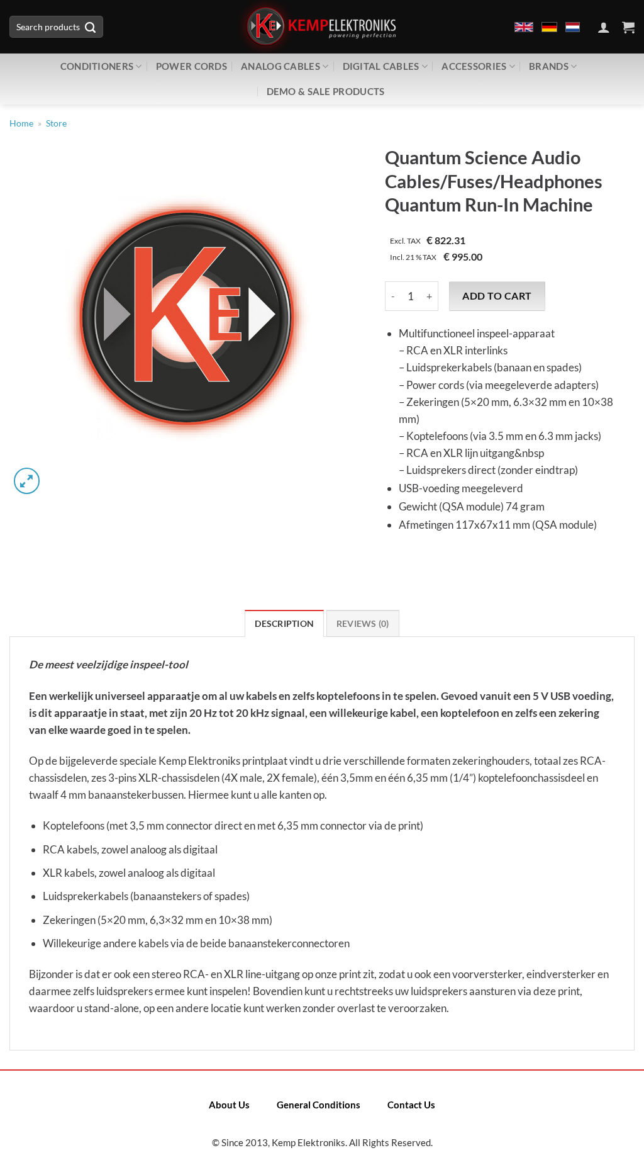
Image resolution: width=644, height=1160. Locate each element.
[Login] (603, 27)
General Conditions (318, 1104)
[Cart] (628, 27)
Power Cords (191, 66)
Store (56, 123)
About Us (229, 1104)
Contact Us (411, 1104)
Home (21, 123)
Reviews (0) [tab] (362, 624)
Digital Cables (381, 66)
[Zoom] (27, 480)
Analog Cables (280, 66)
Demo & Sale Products (326, 91)
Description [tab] (284, 624)
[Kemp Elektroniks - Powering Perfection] (322, 26)
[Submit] (90, 27)
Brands (549, 66)
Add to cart (496, 296)
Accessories (473, 66)
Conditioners (97, 66)
